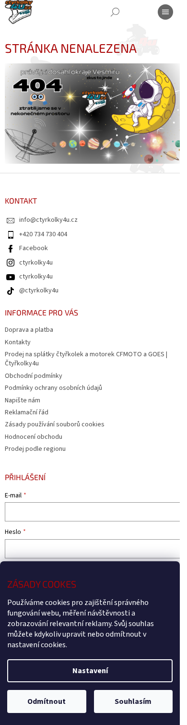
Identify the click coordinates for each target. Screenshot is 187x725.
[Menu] (165, 12)
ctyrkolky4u (36, 262)
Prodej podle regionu (35, 449)
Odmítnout (46, 701)
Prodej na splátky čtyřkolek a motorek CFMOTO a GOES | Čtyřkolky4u (86, 359)
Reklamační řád (26, 412)
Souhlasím (133, 701)
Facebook (33, 248)
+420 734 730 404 (43, 234)
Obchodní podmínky (33, 376)
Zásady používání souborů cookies (55, 424)
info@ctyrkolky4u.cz (48, 220)
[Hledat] (115, 12)
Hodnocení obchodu (33, 437)
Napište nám (22, 400)
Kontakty (18, 342)
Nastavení (90, 670)
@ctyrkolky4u (38, 290)
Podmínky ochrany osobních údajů (53, 388)
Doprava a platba (29, 330)
